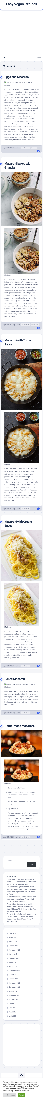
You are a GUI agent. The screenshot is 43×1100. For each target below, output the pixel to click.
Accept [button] (21, 1095)
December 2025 (14, 950)
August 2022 (13, 999)
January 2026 (13, 946)
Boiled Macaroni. (15, 679)
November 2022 (14, 987)
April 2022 (12, 1016)
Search (9, 860)
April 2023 (12, 975)
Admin (18, 148)
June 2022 (12, 1008)
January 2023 (13, 979)
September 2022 (15, 995)
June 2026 (12, 933)
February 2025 (14, 958)
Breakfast (34, 325)
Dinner (33, 148)
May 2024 (12, 962)
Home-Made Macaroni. (19, 726)
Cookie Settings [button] (10, 1095)
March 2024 (13, 966)
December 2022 (14, 983)
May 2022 (12, 1012)
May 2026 (12, 937)
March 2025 (13, 954)
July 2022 (12, 1004)
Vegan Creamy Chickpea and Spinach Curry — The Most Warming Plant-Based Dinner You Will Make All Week (21, 881)
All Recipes (25, 148)
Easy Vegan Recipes (21, 4)
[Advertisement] (21, 32)
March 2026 (13, 942)
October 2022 (13, 991)
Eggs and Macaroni (16, 77)
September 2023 (15, 970)
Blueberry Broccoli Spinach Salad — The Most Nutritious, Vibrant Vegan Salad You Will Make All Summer (21, 899)
